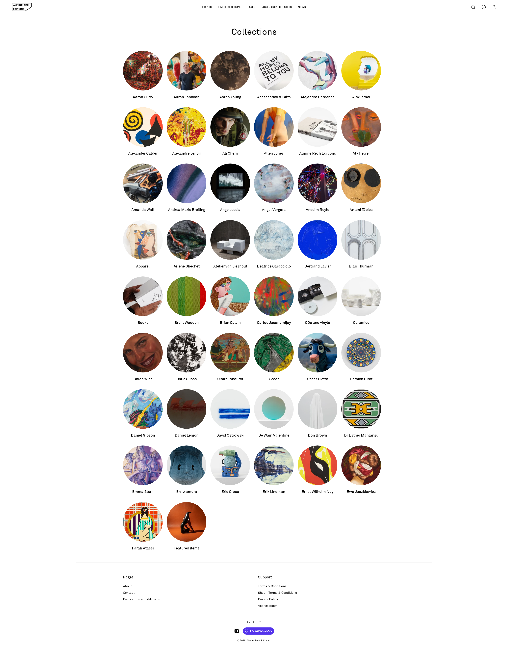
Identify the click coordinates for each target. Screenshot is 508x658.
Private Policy (268, 599)
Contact (129, 592)
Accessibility (267, 605)
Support (265, 577)
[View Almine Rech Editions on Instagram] (237, 631)
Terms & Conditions (272, 586)
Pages (128, 577)
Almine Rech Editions (258, 640)
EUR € (250, 621)
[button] (229, 7)
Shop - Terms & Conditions (277, 592)
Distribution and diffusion (141, 599)
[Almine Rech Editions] (22, 7)
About (127, 586)
